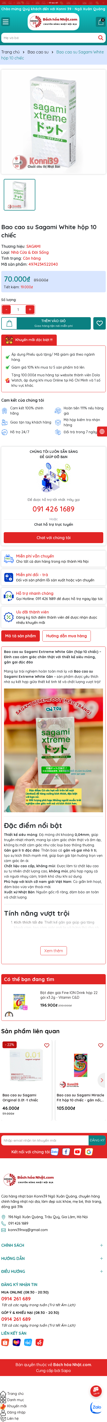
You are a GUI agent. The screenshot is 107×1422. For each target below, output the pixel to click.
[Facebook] (66, 1151)
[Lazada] (17, 1342)
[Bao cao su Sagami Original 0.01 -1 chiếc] (26, 1065)
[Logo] (53, 21)
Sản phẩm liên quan (30, 1031)
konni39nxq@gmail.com (28, 1230)
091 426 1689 (53, 508)
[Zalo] (55, 1151)
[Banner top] (53, 2)
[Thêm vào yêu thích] (99, 323)
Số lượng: (8, 300)
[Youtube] (78, 1151)
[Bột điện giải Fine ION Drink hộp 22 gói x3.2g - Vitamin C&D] (19, 1002)
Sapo (66, 1370)
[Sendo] (40, 1342)
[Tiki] (28, 1342)
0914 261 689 (16, 1298)
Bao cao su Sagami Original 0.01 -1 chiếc (20, 1097)
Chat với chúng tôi (54, 537)
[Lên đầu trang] (96, 1377)
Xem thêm (53, 950)
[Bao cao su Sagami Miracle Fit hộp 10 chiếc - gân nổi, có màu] (80, 1065)
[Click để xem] (53, 122)
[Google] (89, 1151)
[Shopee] (5, 1342)
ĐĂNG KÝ (97, 1140)
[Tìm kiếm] (101, 38)
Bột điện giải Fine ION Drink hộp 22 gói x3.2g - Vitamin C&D (69, 995)
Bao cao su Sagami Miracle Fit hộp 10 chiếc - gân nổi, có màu (80, 1098)
